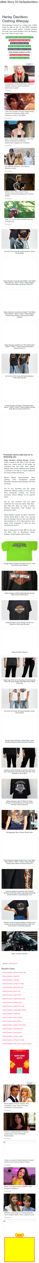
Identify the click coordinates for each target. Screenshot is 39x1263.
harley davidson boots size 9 (19, 43)
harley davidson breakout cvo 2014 (19, 52)
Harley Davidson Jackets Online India (14, 972)
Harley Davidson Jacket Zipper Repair (14, 1010)
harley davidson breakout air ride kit (19, 49)
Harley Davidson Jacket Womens (12, 987)
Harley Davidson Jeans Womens (12, 1029)
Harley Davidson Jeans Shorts (12, 1021)
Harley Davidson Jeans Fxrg (11, 991)
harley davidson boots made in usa (19, 46)
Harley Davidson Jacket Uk (10, 976)
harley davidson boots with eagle (19, 40)
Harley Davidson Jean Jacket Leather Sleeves (17, 1044)
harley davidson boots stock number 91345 (19, 37)
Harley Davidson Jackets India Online (14, 1025)
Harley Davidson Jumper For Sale (13, 984)
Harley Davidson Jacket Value (11, 995)
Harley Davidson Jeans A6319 (12, 1032)
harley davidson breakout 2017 (19, 55)
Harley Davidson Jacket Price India (13, 1006)
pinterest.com (13, 963)
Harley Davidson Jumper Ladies (12, 1036)
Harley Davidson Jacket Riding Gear (13, 999)
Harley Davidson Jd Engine (11, 980)
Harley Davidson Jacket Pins (11, 1014)
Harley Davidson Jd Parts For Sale (13, 1040)
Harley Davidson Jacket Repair (12, 1002)
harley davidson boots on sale (19, 58)
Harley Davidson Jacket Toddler (12, 1017)
